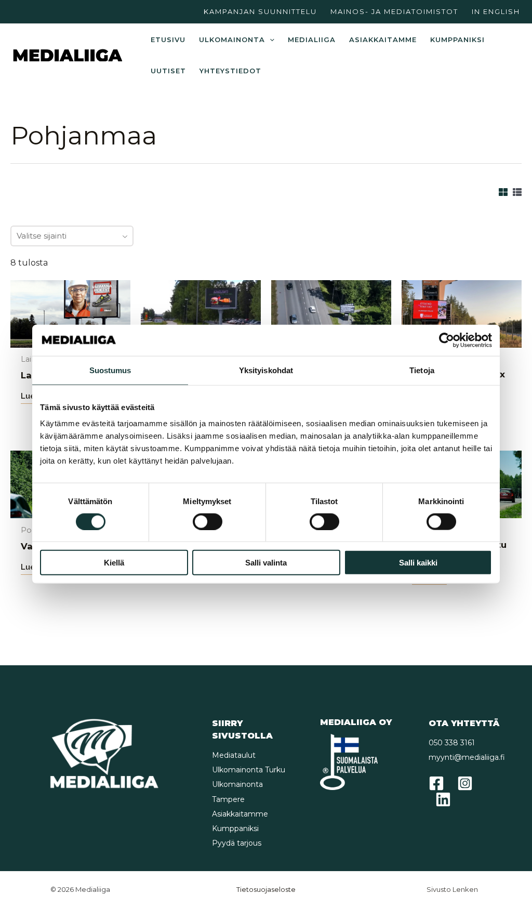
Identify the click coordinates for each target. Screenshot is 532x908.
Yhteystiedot (230, 71)
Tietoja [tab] (421, 369)
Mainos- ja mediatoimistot (394, 11)
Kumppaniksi (457, 39)
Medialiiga (312, 39)
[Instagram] (465, 783)
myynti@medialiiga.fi (467, 757)
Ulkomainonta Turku (248, 769)
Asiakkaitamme (383, 39)
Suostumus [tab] (110, 369)
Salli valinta (266, 562)
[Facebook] (436, 783)
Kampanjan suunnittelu (260, 11)
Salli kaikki (418, 562)
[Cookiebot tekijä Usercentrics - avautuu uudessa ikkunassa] (446, 340)
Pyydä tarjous (236, 843)
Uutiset (168, 71)
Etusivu (168, 39)
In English (496, 11)
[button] (269, 39)
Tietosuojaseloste (266, 889)
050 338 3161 (452, 742)
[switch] (207, 521)
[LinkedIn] (443, 799)
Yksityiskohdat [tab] (266, 369)
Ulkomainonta (232, 39)
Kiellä (114, 562)
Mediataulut (234, 755)
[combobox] (72, 236)
